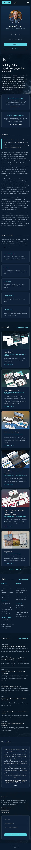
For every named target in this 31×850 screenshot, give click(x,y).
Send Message (15, 834)
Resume (16, 48)
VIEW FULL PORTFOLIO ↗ (15, 569)
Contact (15, 44)
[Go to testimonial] (14, 785)
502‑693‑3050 (5, 810)
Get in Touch (6, 2)
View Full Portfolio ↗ (23, 327)
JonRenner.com (5, 812)
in (15, 34)
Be (19, 34)
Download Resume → (24, 579)
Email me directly (6, 807)
